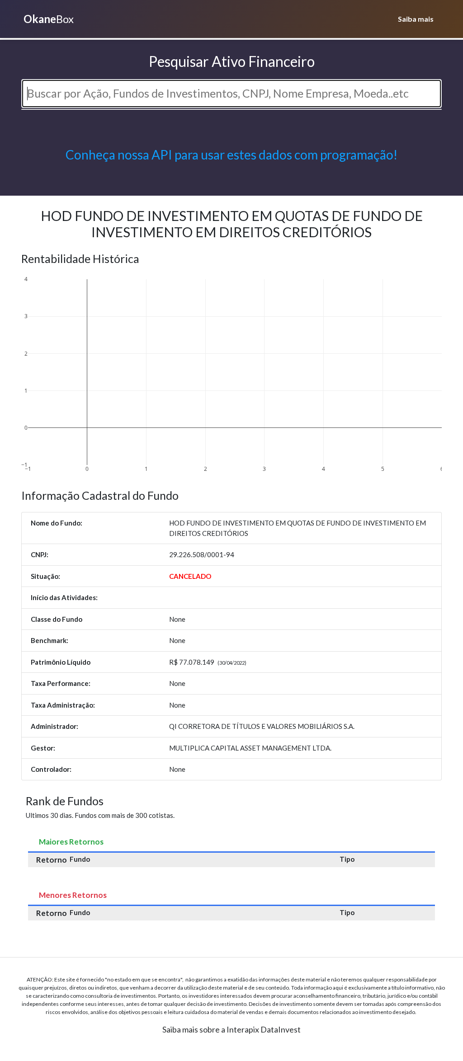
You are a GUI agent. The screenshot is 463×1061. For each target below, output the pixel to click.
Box (49, 18)
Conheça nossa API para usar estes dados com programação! (231, 154)
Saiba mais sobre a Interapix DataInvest (231, 1029)
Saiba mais (416, 18)
